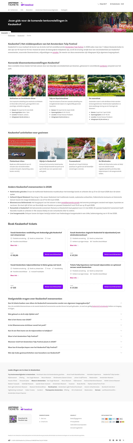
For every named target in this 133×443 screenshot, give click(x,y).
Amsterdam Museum (106, 377)
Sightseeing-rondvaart (15, 390)
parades (56, 52)
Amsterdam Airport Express (17, 393)
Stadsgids (64, 10)
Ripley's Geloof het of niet (96, 384)
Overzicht (4, 33)
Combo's (40, 390)
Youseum (72, 384)
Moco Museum (46, 377)
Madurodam (93, 377)
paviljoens (103, 66)
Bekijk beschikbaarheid (53, 254)
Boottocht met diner (108, 387)
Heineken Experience (94, 374)
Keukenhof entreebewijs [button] (100, 306)
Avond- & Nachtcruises (92, 387)
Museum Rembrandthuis (38, 387)
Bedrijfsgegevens (76, 418)
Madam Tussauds (13, 384)
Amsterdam (11, 35)
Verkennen (14, 10)
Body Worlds (81, 384)
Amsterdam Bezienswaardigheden (47, 10)
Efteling (21, 377)
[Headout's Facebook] (120, 440)
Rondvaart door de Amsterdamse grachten (50, 374)
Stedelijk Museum (27, 384)
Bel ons (43, 418)
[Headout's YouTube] (117, 440)
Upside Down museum (43, 384)
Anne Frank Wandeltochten (76, 374)
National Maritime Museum (93, 381)
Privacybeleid (74, 422)
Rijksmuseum (12, 377)
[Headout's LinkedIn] (110, 440)
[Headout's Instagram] (113, 440)
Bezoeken (29, 10)
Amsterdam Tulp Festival (74, 47)
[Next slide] (125, 86)
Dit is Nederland (77, 390)
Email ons (44, 422)
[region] (66, 99)
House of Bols (12, 381)
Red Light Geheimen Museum (17, 387)
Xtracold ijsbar (24, 381)
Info (22, 10)
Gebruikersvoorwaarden (78, 425)
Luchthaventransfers (108, 390)
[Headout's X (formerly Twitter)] (123, 440)
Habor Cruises (30, 390)
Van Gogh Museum (33, 377)
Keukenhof (21, 35)
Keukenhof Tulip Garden (111, 374)
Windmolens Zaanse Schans (62, 377)
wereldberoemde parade (70, 202)
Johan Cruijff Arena (80, 377)
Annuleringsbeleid (76, 428)
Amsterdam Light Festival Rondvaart (70, 387)
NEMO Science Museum (112, 381)
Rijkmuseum (78, 381)
